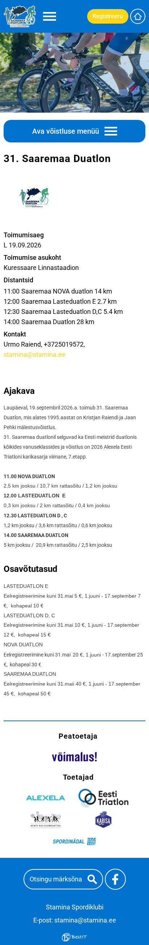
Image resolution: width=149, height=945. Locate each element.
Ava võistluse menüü (65, 131)
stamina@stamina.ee (34, 354)
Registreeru (108, 16)
